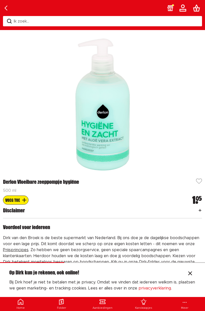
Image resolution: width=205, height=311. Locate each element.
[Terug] (6, 8)
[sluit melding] (190, 274)
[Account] (183, 8)
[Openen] (200, 210)
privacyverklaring (154, 288)
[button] (170, 8)
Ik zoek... (21, 21)
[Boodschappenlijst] (197, 8)
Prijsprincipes (15, 250)
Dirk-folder (149, 262)
